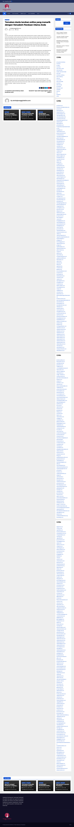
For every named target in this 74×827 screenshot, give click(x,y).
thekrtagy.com (59, 727)
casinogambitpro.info (61, 115)
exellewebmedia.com (61, 139)
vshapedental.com (60, 719)
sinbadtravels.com (60, 142)
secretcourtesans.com (61, 531)
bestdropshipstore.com (61, 590)
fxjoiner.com (59, 748)
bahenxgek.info (60, 123)
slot (38, 13)
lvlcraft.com (59, 598)
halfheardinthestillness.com (62, 467)
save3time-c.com (60, 382)
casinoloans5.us (60, 476)
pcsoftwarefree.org (60, 565)
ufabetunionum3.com (61, 638)
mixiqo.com (59, 288)
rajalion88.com (60, 538)
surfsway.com (59, 593)
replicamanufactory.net (61, 628)
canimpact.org (59, 491)
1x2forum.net (59, 528)
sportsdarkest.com (60, 191)
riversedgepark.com (61, 541)
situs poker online (60, 68)
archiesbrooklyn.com (61, 442)
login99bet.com (60, 530)
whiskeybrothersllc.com (61, 348)
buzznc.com (59, 747)
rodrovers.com (60, 603)
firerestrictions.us (60, 441)
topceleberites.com (60, 635)
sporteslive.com (60, 201)
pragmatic (59, 89)
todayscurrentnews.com (61, 321)
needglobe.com (60, 290)
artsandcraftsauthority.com (62, 768)
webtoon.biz (59, 193)
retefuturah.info (60, 664)
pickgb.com (59, 245)
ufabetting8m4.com (60, 637)
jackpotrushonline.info (61, 133)
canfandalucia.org (60, 721)
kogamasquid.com (60, 509)
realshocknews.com (61, 243)
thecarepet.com (60, 110)
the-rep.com (59, 405)
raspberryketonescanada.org (62, 714)
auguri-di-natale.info (61, 371)
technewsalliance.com (61, 667)
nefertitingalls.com (60, 547)
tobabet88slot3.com (61, 319)
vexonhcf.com (59, 384)
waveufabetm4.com (61, 646)
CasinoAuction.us (60, 478)
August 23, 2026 (9, 787)
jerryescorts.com (60, 215)
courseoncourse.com (61, 118)
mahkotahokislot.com (61, 230)
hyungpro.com (60, 196)
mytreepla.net (59, 625)
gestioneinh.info (60, 687)
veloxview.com (60, 345)
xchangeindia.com (60, 729)
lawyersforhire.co (60, 181)
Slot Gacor (15, 13)
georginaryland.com (61, 458)
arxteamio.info (59, 267)
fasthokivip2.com (60, 173)
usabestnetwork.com (61, 147)
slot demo (59, 63)
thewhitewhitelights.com (61, 462)
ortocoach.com (60, 292)
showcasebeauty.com (61, 395)
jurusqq (58, 65)
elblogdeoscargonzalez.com (62, 449)
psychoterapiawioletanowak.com (63, 300)
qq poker (12, 803)
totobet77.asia (59, 322)
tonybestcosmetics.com (61, 745)
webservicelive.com (61, 770)
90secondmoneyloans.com (62, 599)
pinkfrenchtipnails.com (61, 204)
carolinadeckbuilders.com (62, 400)
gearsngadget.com (60, 619)
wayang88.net (59, 648)
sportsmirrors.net (60, 209)
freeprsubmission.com (61, 700)
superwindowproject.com (62, 486)
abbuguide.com (60, 578)
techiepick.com (60, 706)
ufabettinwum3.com (61, 334)
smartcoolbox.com (60, 309)
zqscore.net (59, 261)
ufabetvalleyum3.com (61, 344)
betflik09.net (59, 556)
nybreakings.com (60, 724)
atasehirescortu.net (60, 212)
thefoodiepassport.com (61, 484)
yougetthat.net (59, 164)
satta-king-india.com (61, 606)
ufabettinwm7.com (60, 332)
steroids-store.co (60, 452)
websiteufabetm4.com (61, 650)
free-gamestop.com (61, 141)
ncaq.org (58, 557)
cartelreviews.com (60, 591)
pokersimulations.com (61, 627)
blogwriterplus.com (60, 112)
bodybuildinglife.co (60, 238)
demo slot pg (59, 84)
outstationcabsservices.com (62, 726)
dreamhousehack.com (61, 732)
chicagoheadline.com (61, 534)
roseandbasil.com (60, 460)
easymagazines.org (60, 280)
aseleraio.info (59, 262)
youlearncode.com (60, 575)
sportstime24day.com (61, 199)
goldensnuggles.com (61, 155)
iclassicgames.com (60, 170)
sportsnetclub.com (60, 165)
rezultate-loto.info (60, 630)
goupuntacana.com (60, 539)
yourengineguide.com (61, 723)
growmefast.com (60, 228)
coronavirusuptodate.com (62, 614)
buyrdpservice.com (60, 159)
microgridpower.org (61, 287)
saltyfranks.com (60, 407)
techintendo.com (60, 586)
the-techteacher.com (61, 734)
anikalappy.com (60, 653)
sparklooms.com (60, 314)
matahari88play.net (60, 185)
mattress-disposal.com (61, 235)
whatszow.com (60, 583)
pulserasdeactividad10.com (62, 497)
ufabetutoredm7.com (61, 342)
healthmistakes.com (61, 246)
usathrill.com (59, 718)
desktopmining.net (60, 501)
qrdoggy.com (59, 240)
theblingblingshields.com (61, 202)
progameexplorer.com (61, 755)
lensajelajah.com (60, 554)
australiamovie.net (60, 363)
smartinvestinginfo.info (61, 666)
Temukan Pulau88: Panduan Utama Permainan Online (28, 115)
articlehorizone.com (61, 609)
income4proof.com (60, 551)
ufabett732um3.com (61, 672)
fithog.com (59, 455)
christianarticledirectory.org (62, 515)
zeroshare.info (60, 413)
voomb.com (59, 219)
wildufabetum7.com (60, 350)
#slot (18, 29)
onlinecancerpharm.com (62, 232)
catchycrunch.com (60, 544)
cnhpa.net (59, 251)
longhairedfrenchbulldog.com (63, 180)
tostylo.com (59, 162)
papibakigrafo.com (60, 488)
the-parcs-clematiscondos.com (63, 107)
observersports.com (61, 175)
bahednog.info (59, 121)
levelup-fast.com (60, 624)
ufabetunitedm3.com (61, 335)
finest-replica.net (60, 685)
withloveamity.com (60, 573)
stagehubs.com (60, 526)
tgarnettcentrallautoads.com (62, 377)
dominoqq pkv (10, 797)
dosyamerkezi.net (60, 392)
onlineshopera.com (60, 560)
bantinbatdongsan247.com (62, 120)
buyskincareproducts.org (62, 505)
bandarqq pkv (15, 802)
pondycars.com (60, 710)
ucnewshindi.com (60, 134)
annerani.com (59, 408)
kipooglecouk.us (60, 480)
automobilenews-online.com (62, 736)
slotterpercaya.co (60, 308)
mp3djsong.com (60, 366)
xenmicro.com (59, 559)
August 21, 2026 (60, 787)
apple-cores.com (60, 496)
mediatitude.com (60, 387)
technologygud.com (61, 241)
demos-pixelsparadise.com (62, 385)
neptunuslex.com (60, 369)
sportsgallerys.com (60, 207)
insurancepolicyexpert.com (62, 397)
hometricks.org (60, 284)
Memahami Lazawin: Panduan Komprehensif (62, 786)
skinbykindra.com (60, 750)
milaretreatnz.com (60, 416)
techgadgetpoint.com (61, 220)
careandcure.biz (60, 277)
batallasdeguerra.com (61, 423)
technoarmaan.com (61, 740)
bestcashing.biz (60, 439)
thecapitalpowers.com (61, 318)
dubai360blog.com (60, 225)
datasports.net (59, 211)
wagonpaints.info (60, 676)
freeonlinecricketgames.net (62, 437)
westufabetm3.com (60, 347)
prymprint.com (60, 272)
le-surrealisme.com (60, 394)
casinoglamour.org (60, 512)
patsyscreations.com (61, 549)
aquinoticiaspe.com (60, 178)
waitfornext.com (60, 677)
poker (58, 96)
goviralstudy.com (60, 492)
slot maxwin (10, 800)
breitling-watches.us (61, 376)
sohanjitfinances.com (61, 311)
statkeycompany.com (61, 398)
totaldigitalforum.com (61, 739)
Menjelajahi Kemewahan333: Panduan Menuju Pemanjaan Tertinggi (63, 41)
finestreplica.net (60, 659)
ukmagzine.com (60, 144)
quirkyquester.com (60, 303)
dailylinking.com (60, 567)
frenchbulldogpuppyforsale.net (63, 507)
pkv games (59, 86)
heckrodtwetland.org (61, 465)
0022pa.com (59, 411)
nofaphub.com (60, 546)
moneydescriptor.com (61, 186)
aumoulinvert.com (60, 483)
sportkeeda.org (60, 274)
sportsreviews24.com (61, 224)
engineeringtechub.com (61, 214)
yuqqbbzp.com (60, 611)
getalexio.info (59, 269)
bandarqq (58, 94)
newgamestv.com (60, 206)
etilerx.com (59, 658)
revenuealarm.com (60, 760)
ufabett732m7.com (60, 695)
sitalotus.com (59, 253)
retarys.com (59, 152)
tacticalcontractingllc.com (62, 316)
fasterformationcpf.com (61, 154)
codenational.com (60, 753)
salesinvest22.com (60, 690)
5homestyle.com (60, 517)
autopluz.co (59, 381)
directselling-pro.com (61, 758)
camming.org (59, 536)
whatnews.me (59, 682)
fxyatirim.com (59, 577)
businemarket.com (60, 183)
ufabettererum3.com (61, 327)
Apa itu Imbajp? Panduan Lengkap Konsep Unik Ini (10, 115)
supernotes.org (60, 254)
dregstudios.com (60, 424)
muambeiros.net (60, 444)
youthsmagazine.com (61, 188)
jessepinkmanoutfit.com (61, 149)
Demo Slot (23, 13)
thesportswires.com (61, 194)
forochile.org (59, 429)
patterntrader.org (60, 249)
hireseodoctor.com (60, 620)
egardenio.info (59, 266)
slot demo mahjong (60, 75)
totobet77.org (59, 324)
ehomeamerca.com (60, 585)
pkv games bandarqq (61, 62)
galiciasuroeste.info (60, 421)
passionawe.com (60, 293)
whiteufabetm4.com (61, 651)
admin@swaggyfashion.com (15, 28)
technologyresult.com (61, 580)
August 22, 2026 (26, 787)
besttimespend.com (60, 275)
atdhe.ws (58, 463)
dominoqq (16, 797)
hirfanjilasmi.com (60, 282)
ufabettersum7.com (60, 331)
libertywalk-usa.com (61, 361)
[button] (68, 13)
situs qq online (59, 70)
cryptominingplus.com (61, 177)
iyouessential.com (60, 572)
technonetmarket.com (61, 669)
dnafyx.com (59, 568)
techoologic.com (60, 713)
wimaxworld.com (60, 436)
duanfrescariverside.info (61, 656)
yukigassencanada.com (61, 607)
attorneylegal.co (60, 217)
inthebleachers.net (60, 502)
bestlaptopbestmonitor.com (62, 457)
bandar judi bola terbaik (61, 71)
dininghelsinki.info (60, 654)
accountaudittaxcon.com (62, 271)
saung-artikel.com (60, 172)
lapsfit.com (59, 622)
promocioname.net (60, 434)
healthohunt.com (60, 663)
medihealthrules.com (61, 716)
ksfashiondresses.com (61, 248)
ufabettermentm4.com (61, 329)
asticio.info (59, 264)
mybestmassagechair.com (62, 468)
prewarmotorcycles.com (62, 389)
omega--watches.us (61, 374)
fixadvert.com (59, 379)
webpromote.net (60, 450)
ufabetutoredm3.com (61, 340)
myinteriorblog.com (60, 703)
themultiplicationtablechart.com (63, 510)
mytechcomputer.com (61, 765)
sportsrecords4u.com (61, 633)
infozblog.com (59, 445)
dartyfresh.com (60, 562)
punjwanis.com (60, 105)
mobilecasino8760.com (61, 473)
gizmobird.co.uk (60, 364)
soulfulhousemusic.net (61, 313)
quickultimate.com (60, 301)
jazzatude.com (59, 410)
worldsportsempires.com (62, 256)
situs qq (58, 78)
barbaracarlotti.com (61, 499)
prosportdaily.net (60, 688)
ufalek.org (59, 233)
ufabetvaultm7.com (60, 641)
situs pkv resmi (60, 88)
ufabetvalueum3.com (61, 640)
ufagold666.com (60, 701)
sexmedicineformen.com (62, 305)
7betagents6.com (60, 612)
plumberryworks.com (61, 298)
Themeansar (23, 824)
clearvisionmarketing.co (61, 679)
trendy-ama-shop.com (61, 693)
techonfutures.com (60, 711)
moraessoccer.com (60, 428)
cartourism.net (59, 494)
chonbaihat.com (60, 447)
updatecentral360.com (61, 258)
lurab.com (59, 761)
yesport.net (59, 160)
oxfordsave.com (60, 168)
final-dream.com (60, 684)
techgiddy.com (59, 129)
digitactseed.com (60, 596)
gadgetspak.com (60, 617)
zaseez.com (59, 543)
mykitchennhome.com (61, 481)
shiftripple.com (60, 306)
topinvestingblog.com (61, 402)
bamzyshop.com (60, 708)
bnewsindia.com (60, 705)
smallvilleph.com (60, 420)
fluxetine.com (59, 471)
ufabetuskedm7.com (61, 339)
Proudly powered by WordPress (8, 824)
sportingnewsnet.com (61, 198)
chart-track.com (60, 431)
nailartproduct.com (60, 594)
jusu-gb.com (59, 108)
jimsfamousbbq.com (61, 360)
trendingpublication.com (61, 326)
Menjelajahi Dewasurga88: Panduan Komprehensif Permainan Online (62, 51)
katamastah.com (60, 259)
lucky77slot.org (60, 227)
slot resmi (58, 73)
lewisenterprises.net (61, 564)
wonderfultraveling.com (61, 432)
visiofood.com (59, 697)
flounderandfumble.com (61, 661)
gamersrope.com (60, 138)
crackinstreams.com (61, 616)
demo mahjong (60, 76)
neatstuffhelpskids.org (61, 426)
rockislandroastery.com (61, 757)
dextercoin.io (59, 514)
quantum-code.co (60, 680)
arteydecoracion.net (61, 454)
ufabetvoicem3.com (61, 645)
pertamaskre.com (60, 125)
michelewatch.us (60, 373)
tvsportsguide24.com (61, 222)
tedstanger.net (59, 671)
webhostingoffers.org (61, 581)
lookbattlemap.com (60, 157)
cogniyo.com (59, 279)
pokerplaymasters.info (61, 117)
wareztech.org (59, 146)
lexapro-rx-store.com (61, 504)
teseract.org (59, 692)
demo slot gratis (60, 81)
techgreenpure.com (61, 588)
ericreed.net (59, 470)
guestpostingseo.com (61, 113)
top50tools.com (60, 403)
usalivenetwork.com (61, 131)
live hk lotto (59, 79)
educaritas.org (59, 552)
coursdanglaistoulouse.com (62, 368)
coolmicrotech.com (60, 731)
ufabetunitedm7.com (61, 337)
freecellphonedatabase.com (62, 136)
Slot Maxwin (31, 13)
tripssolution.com (60, 604)
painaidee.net (59, 189)
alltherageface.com (60, 752)
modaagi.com (59, 418)
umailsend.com (60, 151)
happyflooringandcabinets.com (63, 237)
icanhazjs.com (59, 489)
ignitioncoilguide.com (61, 763)
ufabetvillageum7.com (61, 643)
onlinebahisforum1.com (61, 533)
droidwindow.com (60, 698)
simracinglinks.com (60, 390)
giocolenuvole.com (60, 570)
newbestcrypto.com (61, 167)
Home (8, 13)
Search (58, 19)
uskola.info (59, 674)
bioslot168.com (60, 766)
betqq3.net (59, 475)
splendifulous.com (60, 632)
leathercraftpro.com (61, 285)
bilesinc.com (59, 415)
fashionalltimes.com (61, 737)
